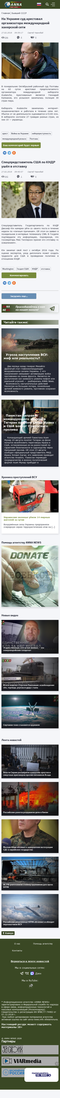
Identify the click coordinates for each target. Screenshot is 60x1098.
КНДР (35, 269)
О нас (17, 943)
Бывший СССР (19, 13)
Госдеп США (23, 269)
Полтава (34, 138)
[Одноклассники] (14, 153)
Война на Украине (20, 133)
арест (5, 133)
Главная (5, 13)
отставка (45, 269)
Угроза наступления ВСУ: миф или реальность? (26, 356)
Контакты (17, 950)
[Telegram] (9, 153)
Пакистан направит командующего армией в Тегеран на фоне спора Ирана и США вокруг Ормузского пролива (29, 422)
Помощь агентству (43, 943)
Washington (8, 269)
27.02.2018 (12, 33)
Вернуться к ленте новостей (30, 961)
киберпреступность (41, 133)
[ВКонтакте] (4, 153)
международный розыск (14, 138)
